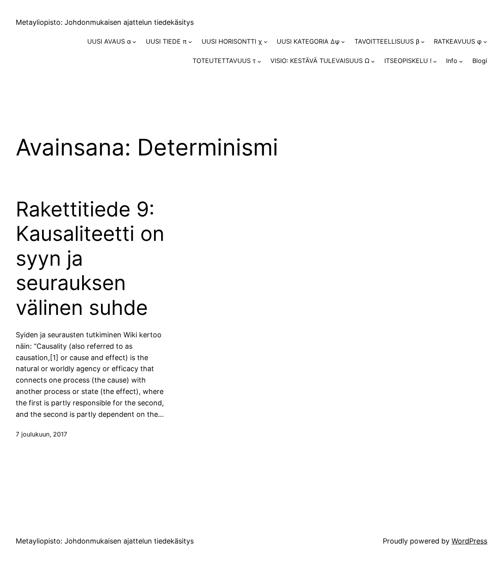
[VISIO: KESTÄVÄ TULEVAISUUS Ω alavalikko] (373, 61)
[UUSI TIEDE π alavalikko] (190, 42)
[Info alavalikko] (461, 61)
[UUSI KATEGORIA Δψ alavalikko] (343, 42)
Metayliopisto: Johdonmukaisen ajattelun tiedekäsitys (105, 22)
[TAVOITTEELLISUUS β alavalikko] (423, 42)
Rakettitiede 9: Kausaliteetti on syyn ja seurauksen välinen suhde (90, 258)
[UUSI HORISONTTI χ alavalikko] (266, 42)
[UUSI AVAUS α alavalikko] (134, 42)
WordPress (469, 541)
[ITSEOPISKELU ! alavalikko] (435, 61)
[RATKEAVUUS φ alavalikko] (485, 42)
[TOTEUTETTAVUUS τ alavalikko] (259, 61)
